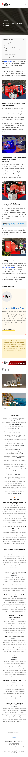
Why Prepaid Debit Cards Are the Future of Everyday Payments (14, 616)
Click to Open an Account (13, 732)
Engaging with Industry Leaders (12, 50)
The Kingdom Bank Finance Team (16, 57)
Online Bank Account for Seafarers (12, 468)
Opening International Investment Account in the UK (14, 656)
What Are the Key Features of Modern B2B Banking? (13, 384)
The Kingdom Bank (14, 499)
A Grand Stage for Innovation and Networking (13, 43)
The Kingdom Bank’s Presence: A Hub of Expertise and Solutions (14, 47)
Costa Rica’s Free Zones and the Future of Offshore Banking (14, 527)
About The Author (11, 54)
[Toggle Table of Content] (23, 40)
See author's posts (9, 329)
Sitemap (14, 737)
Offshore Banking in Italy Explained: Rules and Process (12, 403)
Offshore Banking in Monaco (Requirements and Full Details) (14, 550)
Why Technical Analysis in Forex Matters (14, 460)
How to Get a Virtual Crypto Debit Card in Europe (14, 681)
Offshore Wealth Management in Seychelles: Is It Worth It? (14, 703)
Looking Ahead (8, 52)
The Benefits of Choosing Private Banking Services (14, 572)
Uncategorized (5, 20)
